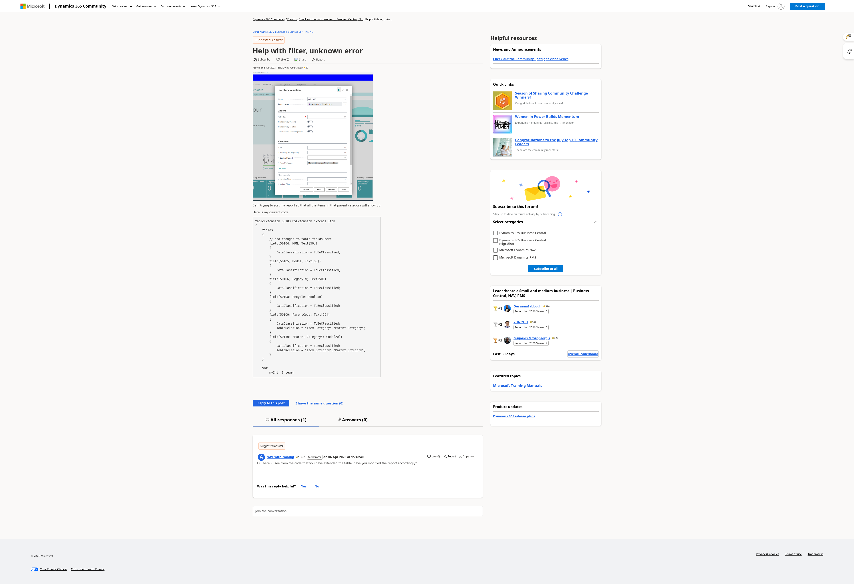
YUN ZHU (521, 322)
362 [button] (534, 322)
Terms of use (793, 554)
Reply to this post (271, 403)
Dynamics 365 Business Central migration (522, 241)
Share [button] (302, 59)
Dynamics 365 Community (80, 6)
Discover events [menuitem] (171, 6)
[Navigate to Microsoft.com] (32, 6)
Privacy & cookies (767, 554)
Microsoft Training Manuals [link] (517, 385)
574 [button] (548, 306)
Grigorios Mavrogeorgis (532, 338)
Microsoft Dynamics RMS (517, 257)
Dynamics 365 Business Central (522, 233)
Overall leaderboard (583, 354)
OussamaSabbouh (527, 306)
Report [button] (320, 59)
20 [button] (307, 67)
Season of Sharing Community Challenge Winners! (551, 95)
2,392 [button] (301, 457)
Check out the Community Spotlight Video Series (530, 59)
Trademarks (815, 554)
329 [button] (556, 337)
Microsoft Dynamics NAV (517, 250)
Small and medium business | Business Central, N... (331, 19)
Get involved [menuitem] (120, 6)
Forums (292, 19)
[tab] (286, 421)
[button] (754, 6)
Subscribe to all (546, 269)
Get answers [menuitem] (144, 6)
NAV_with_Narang (280, 457)
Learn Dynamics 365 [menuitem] (202, 6)
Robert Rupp (296, 67)
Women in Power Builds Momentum (547, 117)
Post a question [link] (807, 6)
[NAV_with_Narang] (261, 457)
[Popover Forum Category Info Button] (560, 214)
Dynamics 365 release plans (514, 416)
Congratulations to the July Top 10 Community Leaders (556, 142)
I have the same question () (319, 403)
